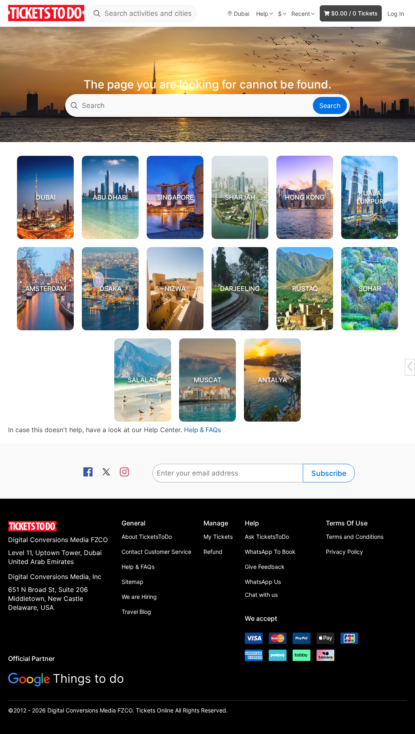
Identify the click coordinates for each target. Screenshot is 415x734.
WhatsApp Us (263, 581)
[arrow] (409, 366)
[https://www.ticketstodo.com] (46, 13)
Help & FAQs (202, 430)
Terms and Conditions (354, 536)
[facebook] (88, 473)
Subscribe (329, 473)
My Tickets (218, 536)
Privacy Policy (344, 551)
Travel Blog (136, 611)
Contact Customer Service (156, 551)
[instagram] (124, 473)
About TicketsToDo (147, 536)
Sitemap (132, 581)
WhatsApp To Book (270, 551)
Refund (212, 551)
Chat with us (261, 594)
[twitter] (106, 473)
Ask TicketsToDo (267, 536)
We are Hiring (139, 596)
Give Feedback (265, 566)
